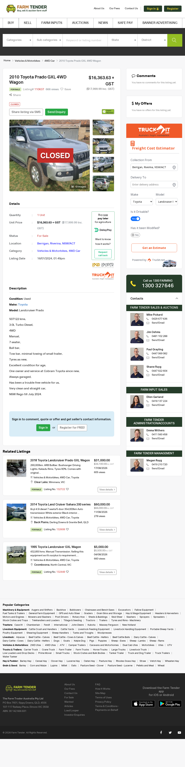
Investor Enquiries (74, 715)
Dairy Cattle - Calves (145, 637)
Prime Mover (45, 653)
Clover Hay (57, 661)
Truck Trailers (162, 653)
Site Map (100, 693)
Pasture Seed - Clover (92, 666)
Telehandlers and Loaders (46, 620)
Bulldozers (75, 610)
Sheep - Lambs (138, 641)
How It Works (102, 689)
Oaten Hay (89, 661)
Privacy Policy (103, 702)
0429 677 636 (159, 319)
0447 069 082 (159, 353)
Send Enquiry (57, 112)
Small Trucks (63, 653)
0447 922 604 (159, 371)
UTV (169, 645)
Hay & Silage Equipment (138, 613)
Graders (88, 613)
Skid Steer (116, 617)
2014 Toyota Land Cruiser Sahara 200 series (60, 504)
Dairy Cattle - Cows (13, 641)
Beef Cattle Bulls (121, 637)
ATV (62, 645)
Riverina (55, 243)
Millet (64, 666)
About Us (99, 8)
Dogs (56, 641)
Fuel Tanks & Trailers (14, 613)
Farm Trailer (65, 650)
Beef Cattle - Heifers (98, 637)
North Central (58, 565)
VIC (63, 482)
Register (172, 8)
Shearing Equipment (37, 633)
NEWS (103, 23)
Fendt (47, 625)
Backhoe (61, 610)
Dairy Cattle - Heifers (38, 641)
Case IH (18, 625)
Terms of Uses (103, 697)
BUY (11, 23)
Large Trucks (118, 650)
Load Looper (71, 710)
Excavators (124, 610)
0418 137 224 (159, 401)
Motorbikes (148, 645)
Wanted (68, 702)
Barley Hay (25, 661)
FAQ (97, 684)
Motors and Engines (13, 617)
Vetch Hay (155, 661)
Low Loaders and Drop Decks (18, 653)
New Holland (129, 625)
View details (106, 489)
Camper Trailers (77, 645)
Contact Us (131, 8)
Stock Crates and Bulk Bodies (89, 653)
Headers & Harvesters (166, 613)
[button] (108, 111)
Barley (22, 666)
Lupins (53, 666)
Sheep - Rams (157, 641)
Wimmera (54, 482)
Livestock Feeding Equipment (94, 629)
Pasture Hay (105, 661)
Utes (160, 645)
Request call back (103, 254)
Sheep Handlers (60, 633)
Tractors (90, 620)
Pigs (91, 641)
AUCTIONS (80, 23)
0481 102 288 (159, 336)
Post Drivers (61, 617)
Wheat (161, 666)
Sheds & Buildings (98, 617)
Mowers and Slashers (39, 617)
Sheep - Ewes (118, 641)
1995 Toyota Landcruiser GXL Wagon (55, 547)
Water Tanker (10, 657)
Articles (68, 706)
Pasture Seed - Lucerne (120, 666)
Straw (143, 661)
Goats (66, 641)
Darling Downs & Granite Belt (66, 522)
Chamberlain (33, 625)
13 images (80, 187)
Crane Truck (48, 650)
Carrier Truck (31, 650)
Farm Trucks (82, 650)
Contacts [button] (136, 298)
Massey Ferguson (108, 625)
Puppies (102, 641)
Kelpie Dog (79, 641)
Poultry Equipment (13, 633)
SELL (28, 23)
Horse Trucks (100, 650)
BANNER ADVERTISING (160, 23)
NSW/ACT (68, 243)
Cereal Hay (41, 661)
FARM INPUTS (51, 23)
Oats (73, 666)
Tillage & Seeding (73, 620)
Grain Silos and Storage (109, 613)
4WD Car (49, 61)
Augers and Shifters (42, 610)
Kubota (91, 625)
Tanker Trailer (116, 653)
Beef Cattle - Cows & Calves (68, 637)
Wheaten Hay (172, 661)
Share (16, 95)
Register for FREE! (72, 427)
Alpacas (20, 637)
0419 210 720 (159, 464)
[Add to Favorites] (67, 490)
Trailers (103, 620)
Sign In (151, 8)
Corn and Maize (38, 666)
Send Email (158, 323)
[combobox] (18, 40)
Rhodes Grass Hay (126, 661)
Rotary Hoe (78, 617)
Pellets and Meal (145, 666)
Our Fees (114, 8)
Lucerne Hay (73, 661)
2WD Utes (35, 645)
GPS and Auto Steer (69, 613)
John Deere (77, 625)
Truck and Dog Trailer (139, 653)
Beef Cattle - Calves (39, 637)
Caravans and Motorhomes (104, 645)
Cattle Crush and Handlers (43, 629)
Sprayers (144, 617)
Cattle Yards (67, 629)
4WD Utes (50, 645)
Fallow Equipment (144, 610)
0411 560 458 (159, 434)
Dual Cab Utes (130, 645)
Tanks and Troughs (83, 633)
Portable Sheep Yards (161, 629)
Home (7, 60)
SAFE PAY (125, 23)
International (60, 625)
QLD (86, 522)
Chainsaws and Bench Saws (99, 610)
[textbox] (18, 40)
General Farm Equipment (42, 613)
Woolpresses (104, 633)
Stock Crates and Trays (15, 620)
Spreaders (159, 617)
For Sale (69, 697)
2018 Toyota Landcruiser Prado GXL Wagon (60, 460)
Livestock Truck (138, 650)
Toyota (23, 304)
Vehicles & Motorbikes (27, 61)
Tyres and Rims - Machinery (126, 620)
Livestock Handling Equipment (130, 629)
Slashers (131, 617)
